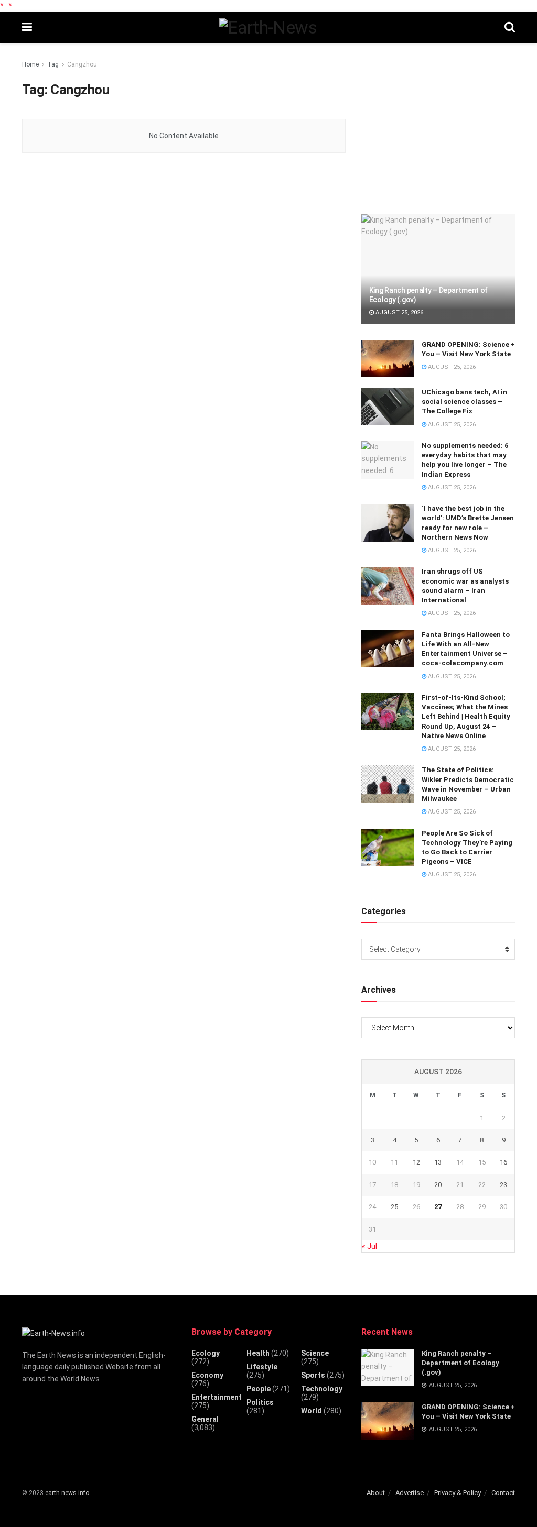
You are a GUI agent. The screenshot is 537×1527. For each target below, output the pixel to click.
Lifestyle (261, 1367)
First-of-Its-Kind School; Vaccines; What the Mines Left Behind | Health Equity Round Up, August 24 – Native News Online (466, 717)
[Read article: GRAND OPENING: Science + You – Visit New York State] (387, 359)
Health (258, 1353)
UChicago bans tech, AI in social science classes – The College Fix (464, 401)
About (376, 1493)
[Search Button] (509, 27)
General (205, 1419)
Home (30, 64)
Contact (503, 1493)
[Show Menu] (27, 27)
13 (438, 1162)
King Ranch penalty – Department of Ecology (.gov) (460, 1362)
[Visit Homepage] (268, 27)
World (311, 1411)
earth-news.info (67, 1493)
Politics (260, 1402)
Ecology (205, 1353)
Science (315, 1353)
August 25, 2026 (398, 312)
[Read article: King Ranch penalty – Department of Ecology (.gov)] (438, 269)
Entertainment (216, 1397)
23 (503, 1185)
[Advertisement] (440, 124)
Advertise (409, 1493)
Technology (321, 1389)
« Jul (369, 1246)
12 (416, 1162)
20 (438, 1185)
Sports (313, 1375)
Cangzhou (82, 64)
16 (503, 1162)
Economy (207, 1375)
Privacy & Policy (457, 1493)
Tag (53, 64)
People (258, 1389)
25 (394, 1207)
